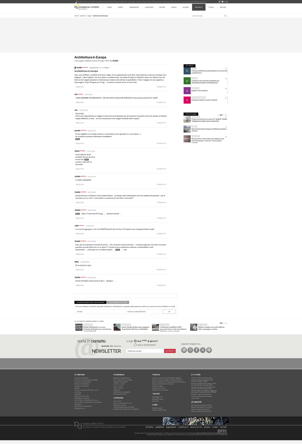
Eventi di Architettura (81, 378)
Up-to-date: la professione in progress (88, 402)
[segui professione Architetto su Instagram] (190, 350)
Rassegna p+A (79, 408)
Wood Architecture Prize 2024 (201, 411)
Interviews (78, 404)
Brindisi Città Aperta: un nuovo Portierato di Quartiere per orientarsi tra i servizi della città (97, 329)
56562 (106, 68)
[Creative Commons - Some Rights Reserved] (151, 430)
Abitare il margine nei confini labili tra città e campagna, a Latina (211, 328)
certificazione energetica (121, 392)
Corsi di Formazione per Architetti (86, 380)
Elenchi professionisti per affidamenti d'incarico (169, 382)
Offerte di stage (157, 386)
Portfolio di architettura (160, 390)
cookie (215, 427)
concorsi (149, 7)
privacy (207, 427)
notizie (162, 7)
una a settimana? (146, 344)
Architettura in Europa (86, 71)
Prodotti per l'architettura (83, 406)
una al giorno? (147, 341)
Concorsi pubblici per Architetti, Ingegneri (166, 378)
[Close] (1, 443)
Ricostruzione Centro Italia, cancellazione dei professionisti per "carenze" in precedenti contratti (208, 141)
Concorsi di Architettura (82, 382)
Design (76, 388)
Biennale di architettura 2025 (201, 405)
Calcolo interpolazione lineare (201, 396)
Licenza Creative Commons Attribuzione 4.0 (211, 433)
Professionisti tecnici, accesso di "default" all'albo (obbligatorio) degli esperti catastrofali (209, 120)
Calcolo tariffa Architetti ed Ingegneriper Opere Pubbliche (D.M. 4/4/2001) (204, 391)
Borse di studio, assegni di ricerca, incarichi (167, 380)
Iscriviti (170, 351)
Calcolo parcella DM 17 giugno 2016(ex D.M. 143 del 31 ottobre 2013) (203, 384)
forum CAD (117, 401)
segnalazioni (171, 427)
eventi (120, 7)
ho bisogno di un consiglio (122, 380)
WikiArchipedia (157, 408)
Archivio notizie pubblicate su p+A (86, 390)
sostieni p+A (183, 427)
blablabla (116, 390)
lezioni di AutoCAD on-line (122, 403)
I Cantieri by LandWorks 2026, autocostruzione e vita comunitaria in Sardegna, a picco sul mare (173, 329)
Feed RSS (155, 401)
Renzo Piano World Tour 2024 (201, 407)
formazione (134, 7)
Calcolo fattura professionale (201, 378)
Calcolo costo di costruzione (201, 394)
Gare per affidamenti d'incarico (163, 384)
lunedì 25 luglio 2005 (100, 60)
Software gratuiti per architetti (123, 407)
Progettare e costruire (81, 398)
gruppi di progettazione (121, 378)
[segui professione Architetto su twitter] (203, 350)
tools (211, 7)
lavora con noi (196, 427)
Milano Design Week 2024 (200, 409)
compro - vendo (119, 384)
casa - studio (118, 386)
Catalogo (77, 394)
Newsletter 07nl (157, 397)
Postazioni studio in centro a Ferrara (204, 100)
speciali (223, 7)
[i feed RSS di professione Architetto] (184, 350)
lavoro (186, 7)
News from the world (81, 396)
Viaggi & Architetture (81, 386)
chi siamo (150, 427)
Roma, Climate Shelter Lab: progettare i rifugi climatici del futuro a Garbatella (136, 328)
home (109, 7)
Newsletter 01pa (157, 399)
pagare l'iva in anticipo (200, 90)
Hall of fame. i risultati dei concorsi (86, 400)
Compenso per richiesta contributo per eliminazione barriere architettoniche (205, 82)
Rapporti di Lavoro (158, 388)
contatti (223, 427)
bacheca (83, 9)
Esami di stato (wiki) (159, 410)
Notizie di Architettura (81, 384)
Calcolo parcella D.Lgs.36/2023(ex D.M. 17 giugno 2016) (202, 380)
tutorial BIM (195, 398)
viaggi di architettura (120, 382)
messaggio (79, 60)
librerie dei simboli (119, 405)
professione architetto (87, 7)
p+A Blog (77, 392)
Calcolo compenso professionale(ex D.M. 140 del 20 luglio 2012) (203, 388)
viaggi (173, 7)
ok (169, 311)
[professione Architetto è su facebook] (196, 350)
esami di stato (118, 388)
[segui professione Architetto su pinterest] (209, 350)
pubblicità (160, 427)
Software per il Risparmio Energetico (126, 409)
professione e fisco (120, 394)
